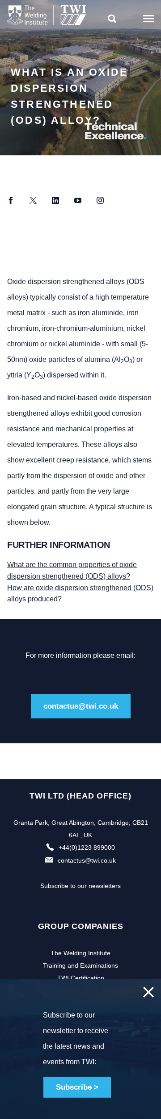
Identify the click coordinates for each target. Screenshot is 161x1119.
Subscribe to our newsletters (80, 885)
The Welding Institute (80, 953)
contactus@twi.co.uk (80, 706)
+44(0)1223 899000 (87, 847)
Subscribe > (77, 1087)
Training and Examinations (80, 965)
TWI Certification (80, 977)
